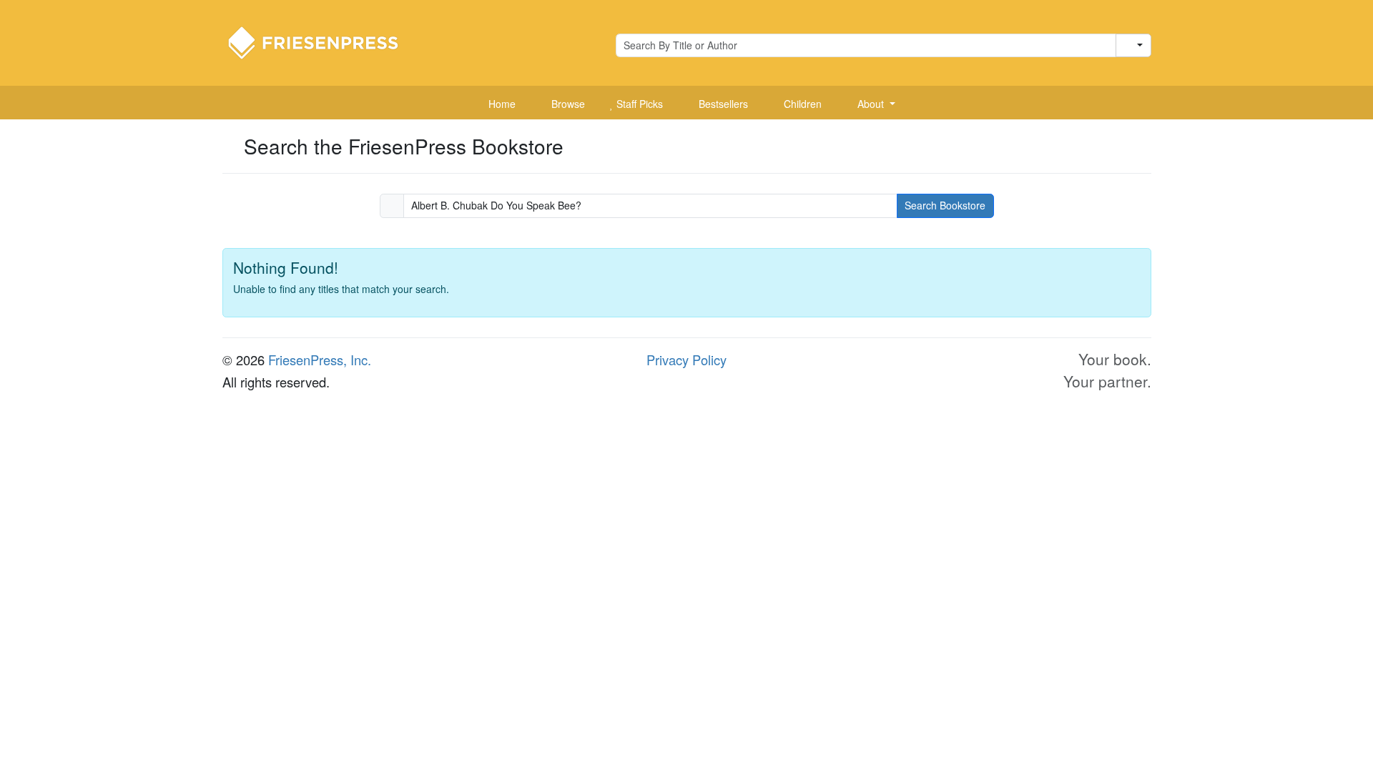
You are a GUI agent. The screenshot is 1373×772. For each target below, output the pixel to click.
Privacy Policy (686, 359)
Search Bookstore (945, 205)
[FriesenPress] (322, 41)
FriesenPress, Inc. (319, 359)
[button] (871, 104)
